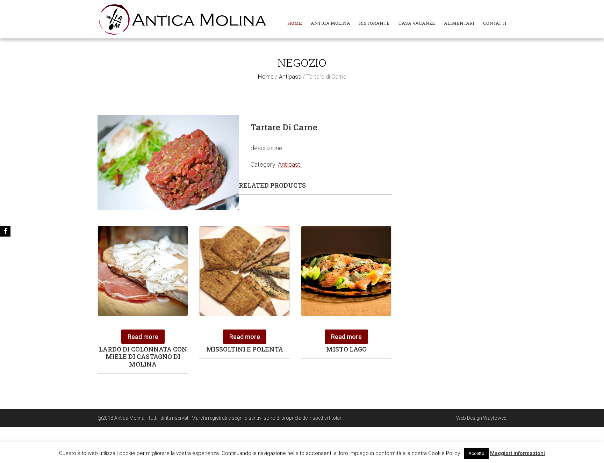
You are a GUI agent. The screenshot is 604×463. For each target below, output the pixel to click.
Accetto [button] (476, 453)
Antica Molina (330, 23)
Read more (143, 336)
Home (294, 23)
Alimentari (459, 23)
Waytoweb (494, 418)
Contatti (494, 23)
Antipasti (290, 76)
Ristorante (374, 23)
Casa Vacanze (416, 23)
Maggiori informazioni (517, 453)
